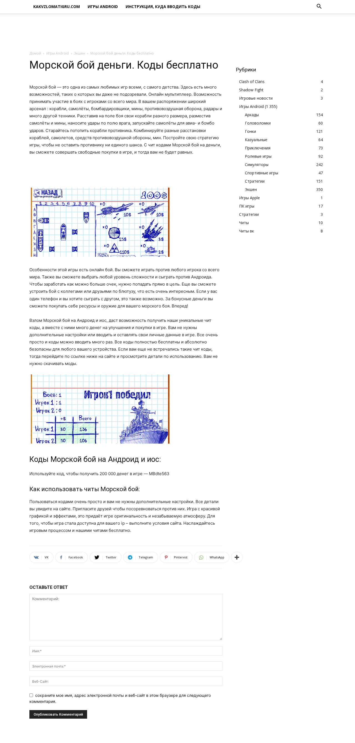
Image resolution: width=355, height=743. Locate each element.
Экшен (79, 53)
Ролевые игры (258, 156)
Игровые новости (256, 98)
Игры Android (103, 6)
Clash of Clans (252, 81)
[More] (237, 557)
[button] (319, 7)
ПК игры (246, 206)
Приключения (257, 148)
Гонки (250, 131)
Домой (35, 53)
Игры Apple (249, 197)
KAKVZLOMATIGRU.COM (56, 6)
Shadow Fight (251, 89)
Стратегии (255, 181)
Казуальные (256, 139)
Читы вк (246, 231)
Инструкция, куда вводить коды (163, 6)
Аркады (252, 114)
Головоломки (258, 123)
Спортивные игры (261, 172)
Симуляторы (256, 164)
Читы (244, 222)
